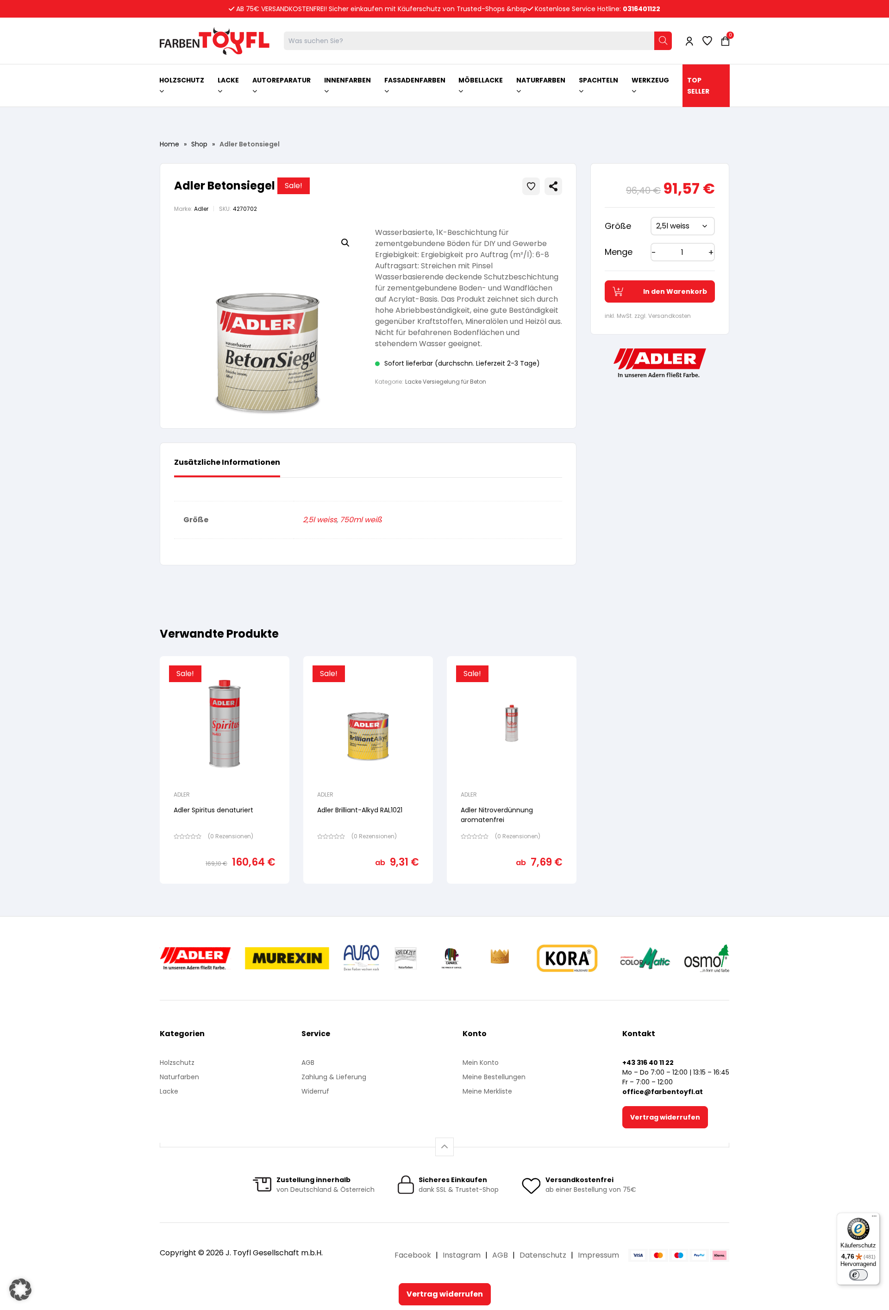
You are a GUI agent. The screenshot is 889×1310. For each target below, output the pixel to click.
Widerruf (315, 1091)
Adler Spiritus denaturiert (213, 810)
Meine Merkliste (487, 1091)
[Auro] (362, 958)
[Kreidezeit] (405, 958)
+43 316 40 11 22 (648, 1062)
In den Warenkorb (675, 291)
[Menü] (874, 1218)
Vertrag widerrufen (665, 1117)
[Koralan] (567, 958)
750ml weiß (361, 519)
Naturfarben (179, 1077)
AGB (307, 1062)
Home (169, 144)
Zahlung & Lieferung (333, 1077)
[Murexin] (287, 958)
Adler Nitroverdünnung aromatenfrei (497, 814)
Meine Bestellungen (494, 1077)
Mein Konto (481, 1062)
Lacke (169, 1091)
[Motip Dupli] (645, 958)
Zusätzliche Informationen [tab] (227, 462)
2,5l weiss (320, 519)
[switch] (858, 1274)
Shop (199, 144)
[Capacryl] (452, 958)
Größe (618, 226)
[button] (345, 242)
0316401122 (641, 8)
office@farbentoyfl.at (662, 1091)
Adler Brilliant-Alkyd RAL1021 (359, 810)
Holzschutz (177, 1062)
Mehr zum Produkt (225, 890)
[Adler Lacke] (195, 958)
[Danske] (500, 958)
